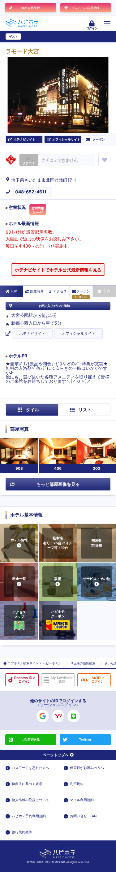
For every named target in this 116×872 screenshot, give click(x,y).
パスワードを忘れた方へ (30, 768)
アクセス (60, 291)
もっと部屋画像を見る (58, 484)
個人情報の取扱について (30, 800)
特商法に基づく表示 (27, 784)
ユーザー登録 (33, 36)
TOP (13, 291)
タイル (32, 409)
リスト (85, 409)
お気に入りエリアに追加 (54, 306)
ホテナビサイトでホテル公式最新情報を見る (58, 269)
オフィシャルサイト (78, 333)
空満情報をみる (38, 210)
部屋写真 (37, 291)
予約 (106, 291)
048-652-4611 (30, 191)
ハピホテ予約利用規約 (29, 816)
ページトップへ (56, 755)
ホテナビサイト (32, 333)
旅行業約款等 (22, 832)
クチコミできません (59, 160)
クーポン (83, 291)
